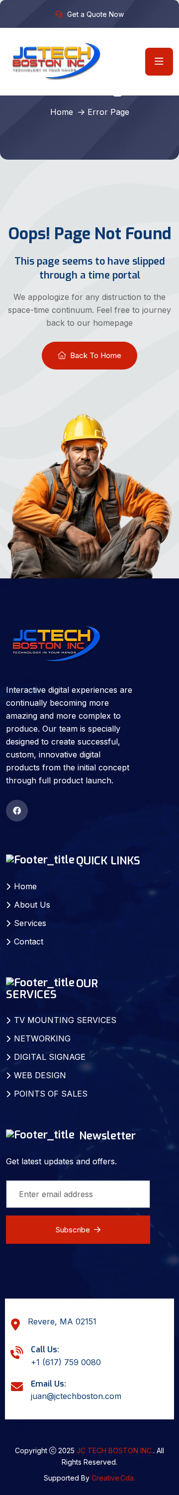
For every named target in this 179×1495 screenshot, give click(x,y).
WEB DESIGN (40, 1075)
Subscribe (73, 1229)
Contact (28, 941)
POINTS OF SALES (51, 1094)
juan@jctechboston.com (76, 1396)
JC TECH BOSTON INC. (115, 1450)
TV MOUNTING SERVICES (65, 1020)
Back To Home (95, 355)
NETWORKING (42, 1038)
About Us (32, 905)
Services (30, 923)
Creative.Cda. (113, 1478)
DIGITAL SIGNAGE (50, 1057)
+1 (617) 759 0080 (66, 1362)
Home (61, 112)
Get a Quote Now (95, 14)
